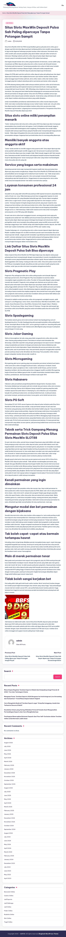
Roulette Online (9, 914)
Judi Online (9, 23)
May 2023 (7, 874)
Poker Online (8, 911)
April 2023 (7, 878)
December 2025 (9, 773)
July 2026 (7, 746)
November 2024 (9, 822)
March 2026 (8, 761)
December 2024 (9, 818)
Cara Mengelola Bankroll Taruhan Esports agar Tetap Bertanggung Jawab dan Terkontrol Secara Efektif (32, 704)
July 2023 (7, 867)
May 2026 (7, 754)
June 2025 (7, 795)
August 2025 (8, 788)
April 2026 (7, 758)
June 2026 (7, 750)
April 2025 (7, 803)
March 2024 (8, 852)
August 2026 (8, 743)
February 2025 (9, 810)
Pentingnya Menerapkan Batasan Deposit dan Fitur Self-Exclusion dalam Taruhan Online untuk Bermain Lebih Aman (32, 717)
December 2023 (9, 863)
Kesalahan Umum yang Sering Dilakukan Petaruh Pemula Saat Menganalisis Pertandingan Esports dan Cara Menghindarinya (30, 711)
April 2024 (7, 848)
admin (19, 640)
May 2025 (7, 799)
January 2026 (8, 769)
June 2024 (7, 841)
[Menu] (63, 5)
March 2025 (8, 807)
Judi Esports (8, 899)
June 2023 (7, 871)
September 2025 (9, 784)
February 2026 (9, 765)
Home (4, 13)
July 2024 (7, 837)
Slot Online (7, 918)
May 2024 (7, 844)
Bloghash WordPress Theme (48, 934)
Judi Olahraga (8, 903)
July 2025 (7, 792)
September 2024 (9, 829)
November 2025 (9, 776)
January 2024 (8, 859)
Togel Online (8, 922)
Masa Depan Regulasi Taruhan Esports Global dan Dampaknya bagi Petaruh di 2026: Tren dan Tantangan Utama (31, 691)
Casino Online (8, 896)
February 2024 (9, 856)
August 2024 (8, 833)
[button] (21, 644)
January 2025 (8, 814)
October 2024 (9, 825)
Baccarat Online (9, 892)
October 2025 (9, 780)
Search (7, 671)
